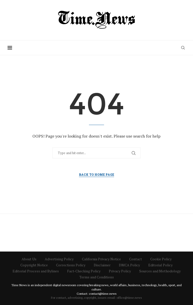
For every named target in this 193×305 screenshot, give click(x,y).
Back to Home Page (96, 174)
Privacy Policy (120, 271)
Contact (135, 259)
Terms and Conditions (96, 277)
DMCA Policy (129, 265)
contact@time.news (103, 293)
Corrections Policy (70, 265)
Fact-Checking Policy (84, 271)
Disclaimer (102, 265)
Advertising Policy (59, 259)
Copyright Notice (34, 265)
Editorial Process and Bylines (36, 271)
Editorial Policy (160, 265)
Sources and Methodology (160, 271)
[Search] (182, 47)
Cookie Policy (161, 259)
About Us (29, 259)
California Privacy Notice (101, 259)
